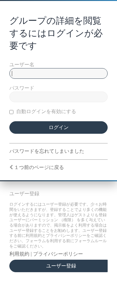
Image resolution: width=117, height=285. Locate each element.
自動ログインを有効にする (45, 111)
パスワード (21, 88)
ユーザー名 (21, 64)
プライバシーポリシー (58, 254)
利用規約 (19, 254)
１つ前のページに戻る (39, 167)
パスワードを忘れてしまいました (46, 151)
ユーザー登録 (61, 265)
